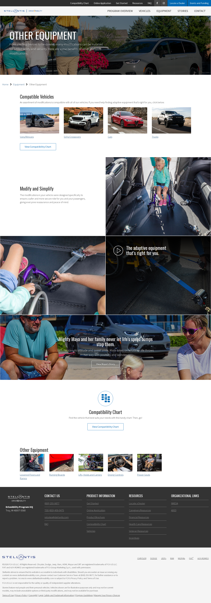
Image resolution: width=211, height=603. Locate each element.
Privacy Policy (21, 595)
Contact (200, 11)
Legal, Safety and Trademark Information (56, 595)
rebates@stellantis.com (56, 517)
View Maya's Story (105, 364)
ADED (173, 510)
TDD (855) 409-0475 (54, 510)
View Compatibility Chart (38, 146)
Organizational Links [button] (185, 495)
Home (5, 84)
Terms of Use (8, 595)
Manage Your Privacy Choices (107, 595)
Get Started (121, 3)
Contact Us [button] (52, 495)
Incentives (134, 537)
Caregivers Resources (140, 510)
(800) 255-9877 (51, 503)
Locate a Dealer (177, 3)
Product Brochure (96, 517)
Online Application (102, 3)
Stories (183, 11)
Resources (137, 3)
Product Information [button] (101, 495)
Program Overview (120, 11)
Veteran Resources (138, 531)
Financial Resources (139, 517)
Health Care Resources (140, 524)
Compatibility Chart (79, 3)
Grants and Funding (199, 3)
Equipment (163, 11)
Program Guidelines (84, 595)
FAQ (150, 3)
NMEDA (174, 503)
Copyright (33, 595)
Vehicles (144, 11)
